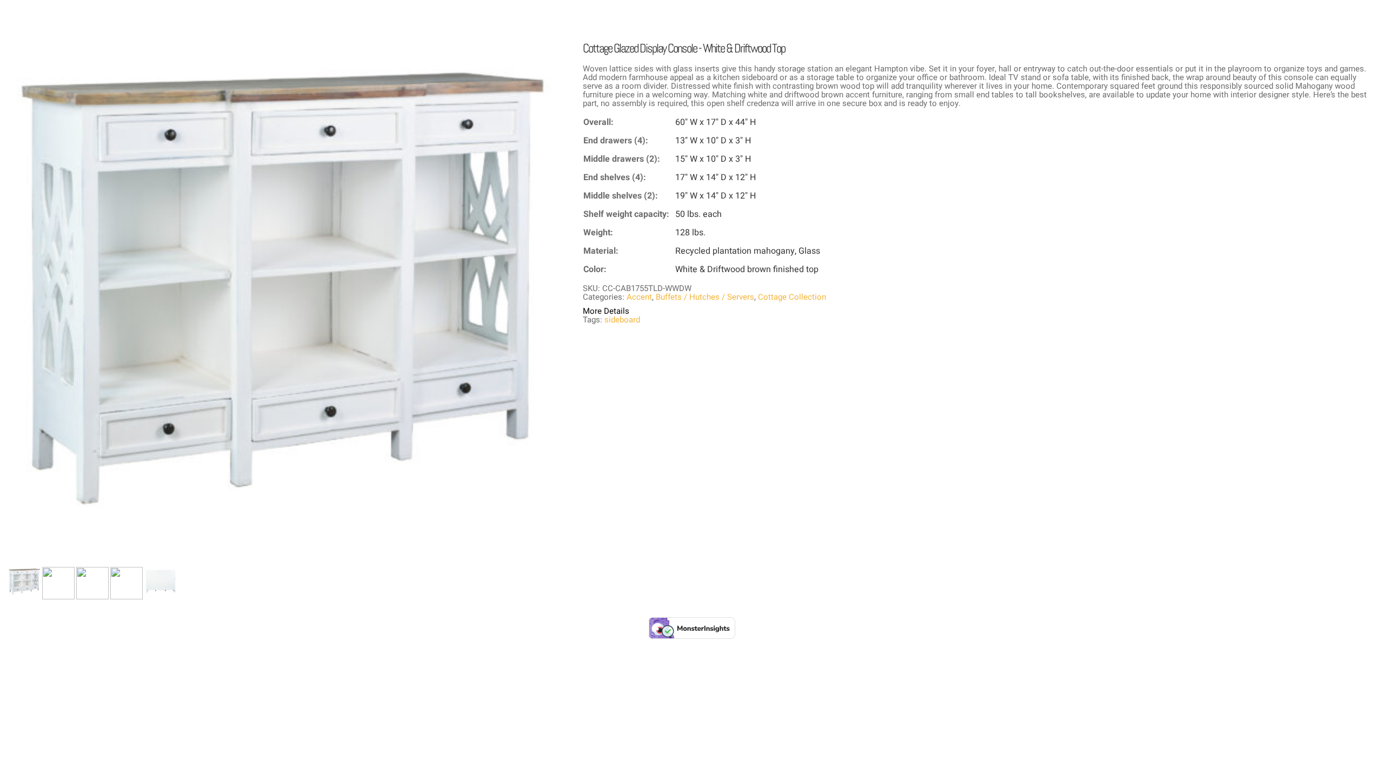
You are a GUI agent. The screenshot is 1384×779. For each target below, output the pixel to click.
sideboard (622, 320)
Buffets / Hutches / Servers (705, 297)
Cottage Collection (792, 297)
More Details (606, 311)
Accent (639, 297)
